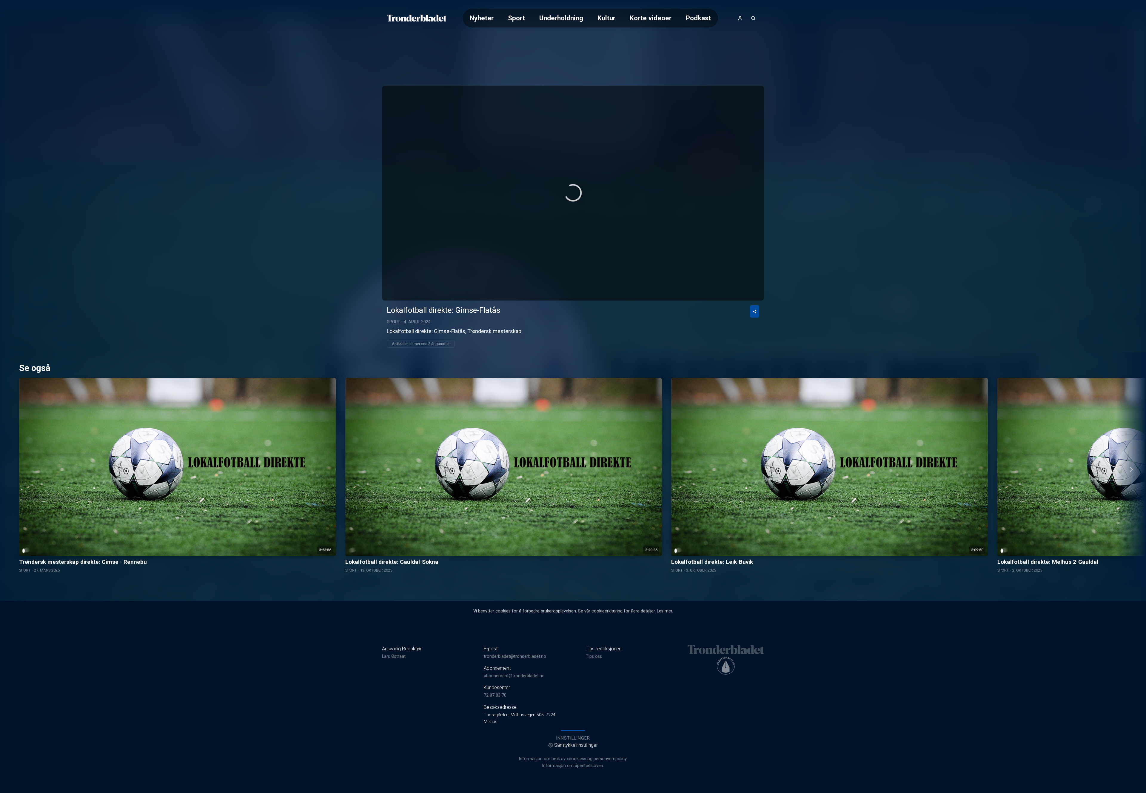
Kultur (606, 18)
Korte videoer (650, 18)
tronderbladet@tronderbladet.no (515, 656)
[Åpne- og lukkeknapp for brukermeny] (740, 18)
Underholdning (561, 18)
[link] (416, 18)
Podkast (698, 18)
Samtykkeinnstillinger (576, 745)
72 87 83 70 (495, 695)
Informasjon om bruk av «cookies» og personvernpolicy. (573, 758)
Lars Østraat (394, 656)
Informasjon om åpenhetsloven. (573, 765)
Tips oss (594, 656)
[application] (573, 193)
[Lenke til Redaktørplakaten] (726, 666)
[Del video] (754, 311)
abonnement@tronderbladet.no (514, 675)
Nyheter (482, 18)
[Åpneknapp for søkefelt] (753, 18)
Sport (516, 18)
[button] (573, 193)
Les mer (664, 611)
